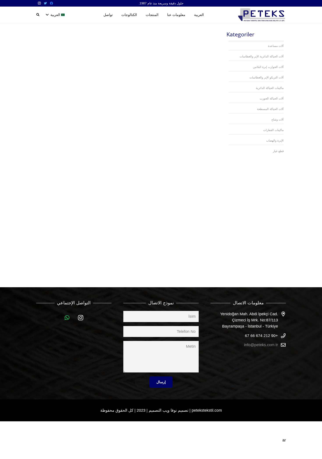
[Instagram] (39, 3)
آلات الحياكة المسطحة (270, 109)
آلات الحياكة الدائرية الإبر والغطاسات (262, 56)
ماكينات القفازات (273, 130)
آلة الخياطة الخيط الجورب (185, 101)
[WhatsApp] (67, 318)
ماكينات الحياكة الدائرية (270, 88)
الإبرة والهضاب (275, 140)
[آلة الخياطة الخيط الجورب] (185, 40)
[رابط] (262, 15)
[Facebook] (51, 3)
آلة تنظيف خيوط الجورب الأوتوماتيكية (65, 103)
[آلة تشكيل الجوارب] (125, 40)
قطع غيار (278, 151)
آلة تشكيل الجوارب (125, 101)
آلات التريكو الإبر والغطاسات (266, 77)
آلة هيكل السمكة (125, 180)
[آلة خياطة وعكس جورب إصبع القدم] (185, 118)
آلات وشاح (277, 119)
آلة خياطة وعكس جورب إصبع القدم (185, 182)
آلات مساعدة (276, 46)
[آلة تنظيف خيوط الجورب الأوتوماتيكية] (65, 40)
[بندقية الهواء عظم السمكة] (65, 118)
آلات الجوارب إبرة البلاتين (268, 67)
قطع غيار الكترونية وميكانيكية (185, 270)
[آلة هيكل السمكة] (125, 118)
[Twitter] (45, 3)
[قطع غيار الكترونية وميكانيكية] (185, 197)
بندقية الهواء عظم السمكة (65, 180)
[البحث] (38, 14)
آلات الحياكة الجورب (272, 98)
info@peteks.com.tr (261, 345)
